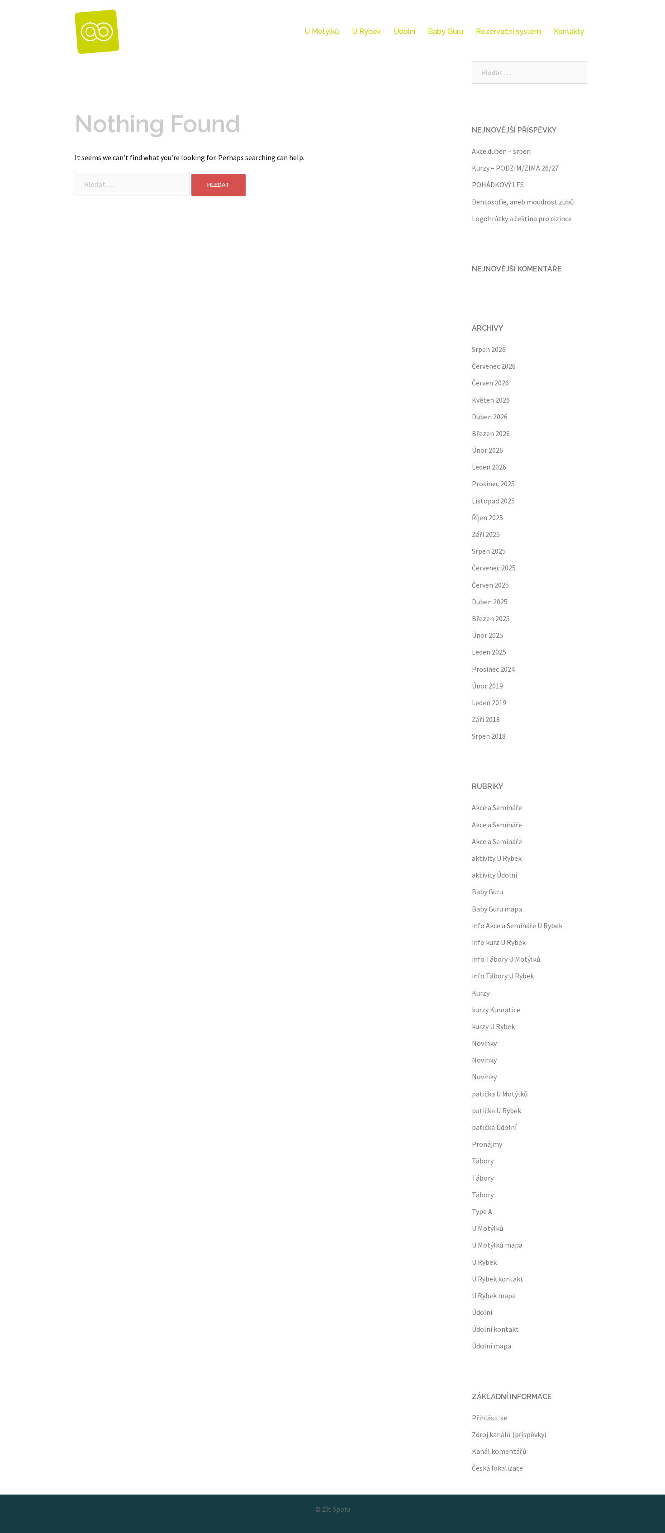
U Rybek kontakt (497, 1278)
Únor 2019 (487, 685)
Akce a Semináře (497, 807)
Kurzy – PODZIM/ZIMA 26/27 (515, 167)
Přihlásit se (489, 1417)
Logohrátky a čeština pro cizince (522, 218)
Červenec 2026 (494, 365)
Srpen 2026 (489, 349)
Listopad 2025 (493, 500)
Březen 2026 (491, 433)
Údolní (404, 31)
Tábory (483, 1160)
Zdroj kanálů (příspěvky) (509, 1434)
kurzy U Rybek (493, 1026)
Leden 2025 (489, 651)
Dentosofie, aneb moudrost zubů (523, 201)
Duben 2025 (490, 601)
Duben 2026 (490, 416)
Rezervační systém (508, 31)
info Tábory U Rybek (503, 975)
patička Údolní (494, 1127)
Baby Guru (445, 31)
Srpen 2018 (489, 735)
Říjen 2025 (487, 517)
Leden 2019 (489, 702)
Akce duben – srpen (501, 151)
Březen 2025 (491, 618)
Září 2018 (486, 719)
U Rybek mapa (494, 1295)
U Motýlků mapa (497, 1244)
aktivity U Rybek (497, 858)
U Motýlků (321, 31)
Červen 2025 (490, 584)
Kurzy (480, 992)
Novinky (484, 1043)
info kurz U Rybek (499, 942)
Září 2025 (486, 534)
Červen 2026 (490, 382)
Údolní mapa (491, 1345)
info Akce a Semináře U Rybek (517, 925)
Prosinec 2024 (493, 669)
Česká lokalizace (497, 1467)
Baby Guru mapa (497, 908)
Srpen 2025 (489, 550)
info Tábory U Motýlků (506, 958)
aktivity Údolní (494, 874)
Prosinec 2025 (493, 483)
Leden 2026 (489, 466)
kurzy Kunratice (496, 1009)
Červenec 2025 (494, 567)
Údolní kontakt (495, 1329)
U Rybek (366, 31)
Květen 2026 (491, 399)
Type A (482, 1211)
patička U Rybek (496, 1110)
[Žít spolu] (97, 30)
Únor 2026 (487, 450)
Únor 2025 (487, 635)
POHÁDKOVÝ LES (498, 184)
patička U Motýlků (500, 1093)
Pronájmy (487, 1144)
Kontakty (569, 31)
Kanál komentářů (499, 1451)
